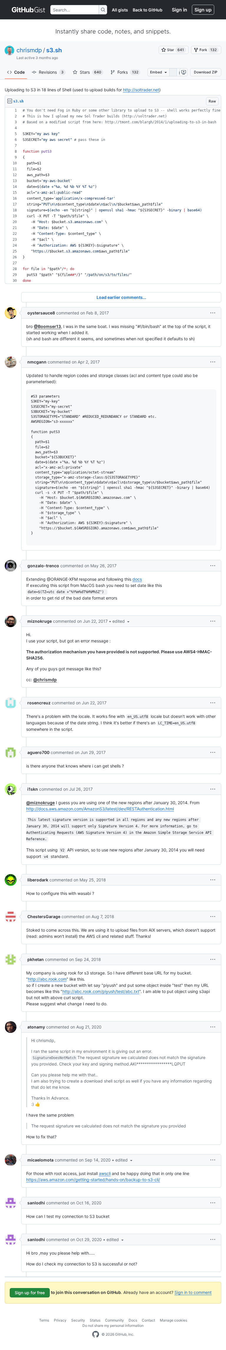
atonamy (36, 1026)
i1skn (32, 789)
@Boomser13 (47, 326)
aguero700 (38, 752)
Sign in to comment (193, 1292)
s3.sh (54, 50)
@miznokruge (40, 802)
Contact (148, 1320)
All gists (120, 9)
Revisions (51, 72)
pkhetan (35, 959)
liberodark (37, 879)
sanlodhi (36, 1202)
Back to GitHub (147, 9)
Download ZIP (205, 72)
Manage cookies (173, 1320)
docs (137, 579)
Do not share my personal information (113, 1325)
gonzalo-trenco (43, 565)
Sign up (203, 10)
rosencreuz (39, 702)
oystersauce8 (41, 312)
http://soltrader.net (141, 89)
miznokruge (39, 621)
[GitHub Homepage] (95, 1334)
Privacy (60, 1320)
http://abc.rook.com (47, 979)
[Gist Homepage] (29, 9)
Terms (44, 1320)
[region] (113, 195)
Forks (127, 72)
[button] (212, 312)
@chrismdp (45, 679)
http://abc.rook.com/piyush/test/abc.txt (100, 991)
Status (95, 1320)
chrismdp (29, 50)
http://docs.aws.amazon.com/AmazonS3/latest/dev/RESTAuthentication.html (100, 808)
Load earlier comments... (121, 297)
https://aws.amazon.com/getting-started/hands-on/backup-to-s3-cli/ (93, 1179)
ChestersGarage (43, 916)
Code (19, 72)
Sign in (179, 10)
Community (114, 1320)
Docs (133, 1320)
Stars (90, 72)
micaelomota (40, 1159)
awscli (105, 1173)
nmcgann (36, 361)
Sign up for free (30, 1292)
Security (78, 1320)
